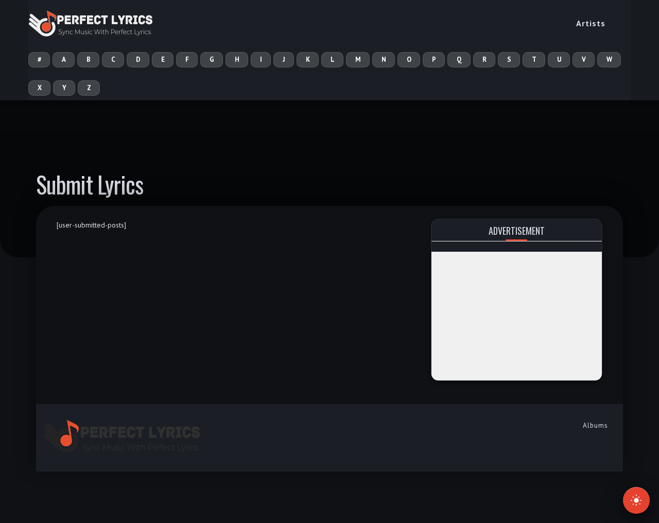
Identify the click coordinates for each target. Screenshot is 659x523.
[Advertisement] (516, 316)
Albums (595, 425)
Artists (590, 23)
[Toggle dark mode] (636, 500)
